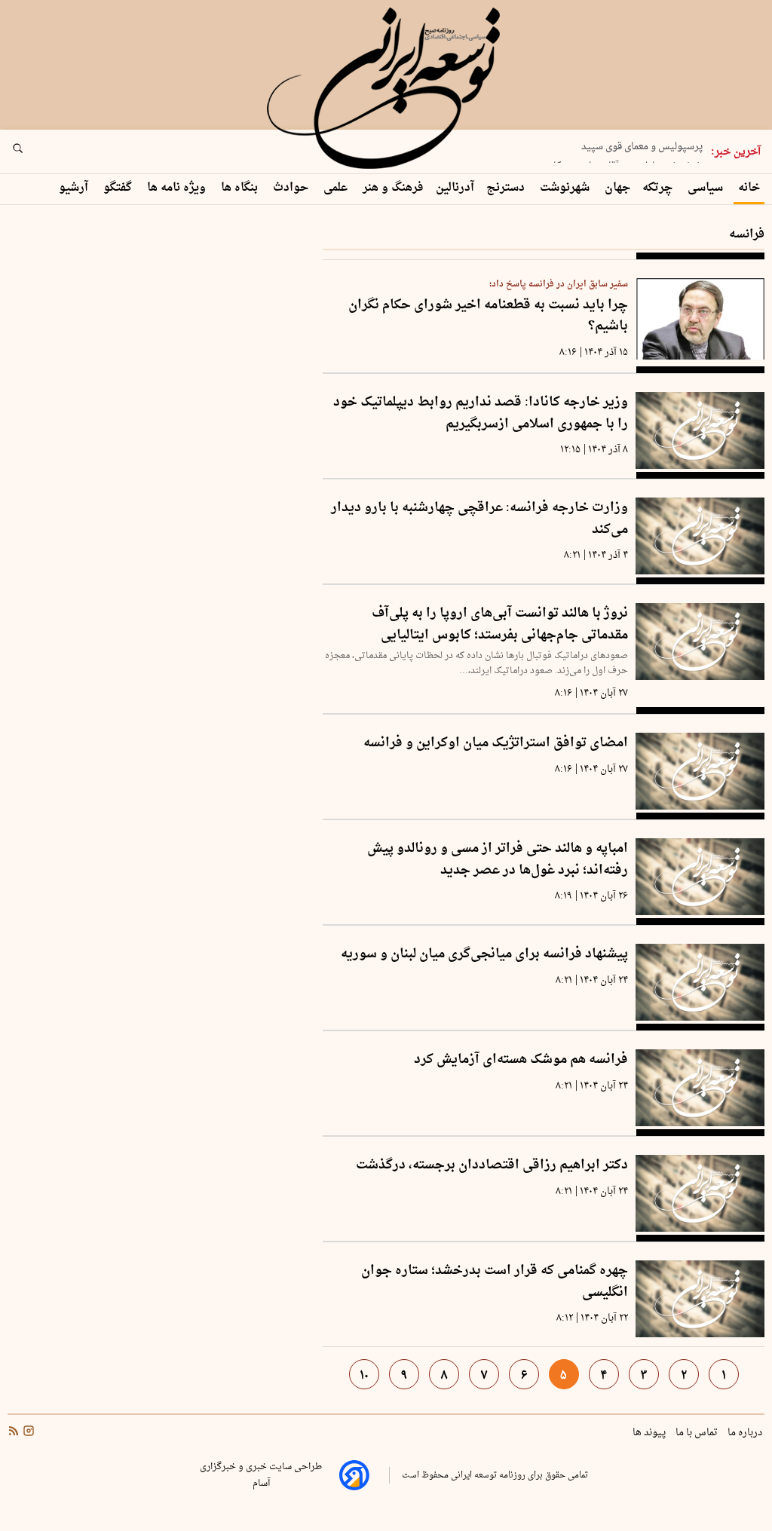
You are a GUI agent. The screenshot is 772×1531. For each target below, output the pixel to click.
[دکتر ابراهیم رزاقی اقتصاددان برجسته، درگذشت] (700, 1193)
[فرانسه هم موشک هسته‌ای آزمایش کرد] (700, 1087)
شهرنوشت (566, 188)
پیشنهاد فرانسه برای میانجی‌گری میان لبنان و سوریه (484, 955)
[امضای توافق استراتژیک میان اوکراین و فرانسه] (700, 771)
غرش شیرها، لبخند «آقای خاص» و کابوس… (613, 161)
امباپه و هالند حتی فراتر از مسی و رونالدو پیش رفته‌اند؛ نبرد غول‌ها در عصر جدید (497, 859)
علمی (337, 188)
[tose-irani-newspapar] (386, 89)
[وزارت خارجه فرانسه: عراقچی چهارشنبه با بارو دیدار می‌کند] (700, 536)
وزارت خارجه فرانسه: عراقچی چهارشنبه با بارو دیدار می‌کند (479, 519)
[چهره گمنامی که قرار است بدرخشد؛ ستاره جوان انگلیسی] (700, 1298)
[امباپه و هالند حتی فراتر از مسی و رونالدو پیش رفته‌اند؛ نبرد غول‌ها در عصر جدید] (700, 876)
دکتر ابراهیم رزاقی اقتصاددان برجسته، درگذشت (492, 1166)
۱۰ (364, 1375)
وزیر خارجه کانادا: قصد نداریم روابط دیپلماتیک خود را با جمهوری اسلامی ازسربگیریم (480, 413)
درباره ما (746, 1433)
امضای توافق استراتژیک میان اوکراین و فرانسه (495, 744)
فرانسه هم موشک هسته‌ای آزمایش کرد (521, 1060)
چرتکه (659, 188)
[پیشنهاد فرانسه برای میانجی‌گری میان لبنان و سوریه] (700, 982)
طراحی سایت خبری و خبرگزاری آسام (261, 1475)
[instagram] (27, 1432)
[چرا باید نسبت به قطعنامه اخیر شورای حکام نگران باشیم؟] (700, 319)
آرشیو (75, 188)
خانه (749, 188)
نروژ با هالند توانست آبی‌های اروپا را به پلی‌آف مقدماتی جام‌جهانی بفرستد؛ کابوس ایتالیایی (500, 624)
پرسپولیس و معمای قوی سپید (642, 141)
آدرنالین (455, 188)
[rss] (14, 1432)
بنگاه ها (241, 188)
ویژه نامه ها (178, 188)
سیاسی (707, 188)
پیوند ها (650, 1433)
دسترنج (507, 188)
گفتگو (119, 188)
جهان (617, 188)
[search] (31, 153)
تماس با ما (698, 1433)
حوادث (292, 188)
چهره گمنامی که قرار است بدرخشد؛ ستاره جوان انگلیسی (494, 1281)
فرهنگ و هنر (393, 188)
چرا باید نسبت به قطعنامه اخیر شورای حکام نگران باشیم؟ (488, 316)
